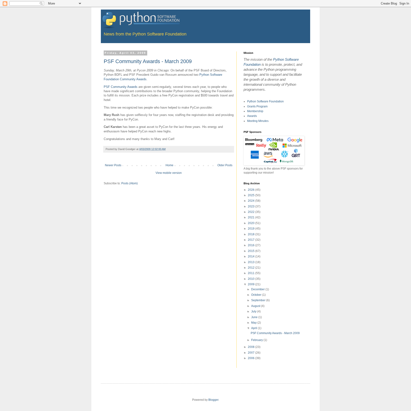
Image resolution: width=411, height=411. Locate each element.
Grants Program (257, 106)
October (256, 294)
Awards (252, 116)
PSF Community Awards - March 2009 (148, 61)
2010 (251, 279)
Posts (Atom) (129, 183)
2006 (251, 358)
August (256, 306)
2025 (251, 195)
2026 (251, 189)
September (258, 300)
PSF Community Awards (120, 87)
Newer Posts (113, 165)
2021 (251, 217)
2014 (251, 256)
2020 (251, 223)
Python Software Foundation (265, 101)
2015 (251, 251)
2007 (251, 352)
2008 (251, 347)
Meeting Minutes (258, 121)
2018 (251, 234)
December (258, 289)
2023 (251, 206)
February (257, 340)
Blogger (213, 399)
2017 (251, 239)
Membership (255, 111)
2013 (251, 262)
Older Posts (224, 165)
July (254, 311)
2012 (251, 267)
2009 (251, 284)
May (254, 322)
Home (169, 165)
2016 (251, 245)
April (254, 328)
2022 (251, 212)
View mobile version (169, 173)
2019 (251, 228)
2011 (251, 273)
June (254, 317)
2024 (251, 200)
